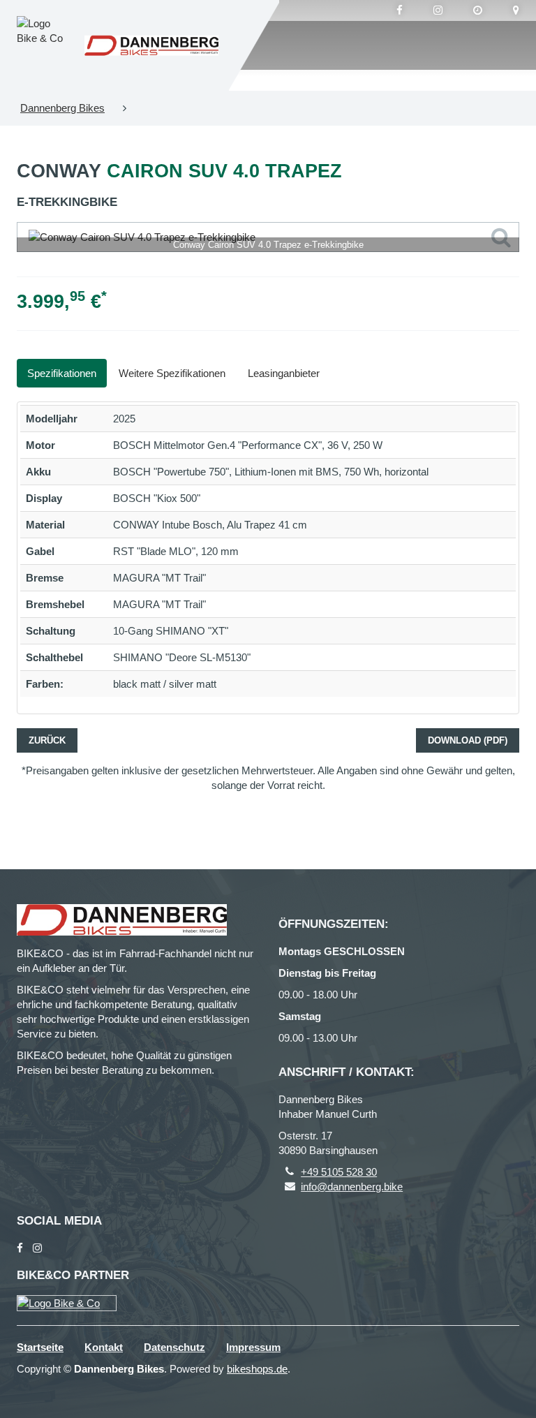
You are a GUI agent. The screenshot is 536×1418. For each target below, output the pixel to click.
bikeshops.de (257, 1369)
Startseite (40, 1347)
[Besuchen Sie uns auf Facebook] (399, 10)
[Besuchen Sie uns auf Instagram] (437, 10)
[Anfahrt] (516, 10)
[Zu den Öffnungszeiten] (477, 10)
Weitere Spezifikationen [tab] (172, 373)
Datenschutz (174, 1347)
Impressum (253, 1347)
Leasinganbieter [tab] (284, 373)
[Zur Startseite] (151, 46)
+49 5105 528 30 (339, 1172)
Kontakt (103, 1347)
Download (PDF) (467, 740)
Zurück (47, 740)
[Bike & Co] (67, 1303)
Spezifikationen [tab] (61, 373)
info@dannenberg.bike (352, 1186)
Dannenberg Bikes (62, 108)
